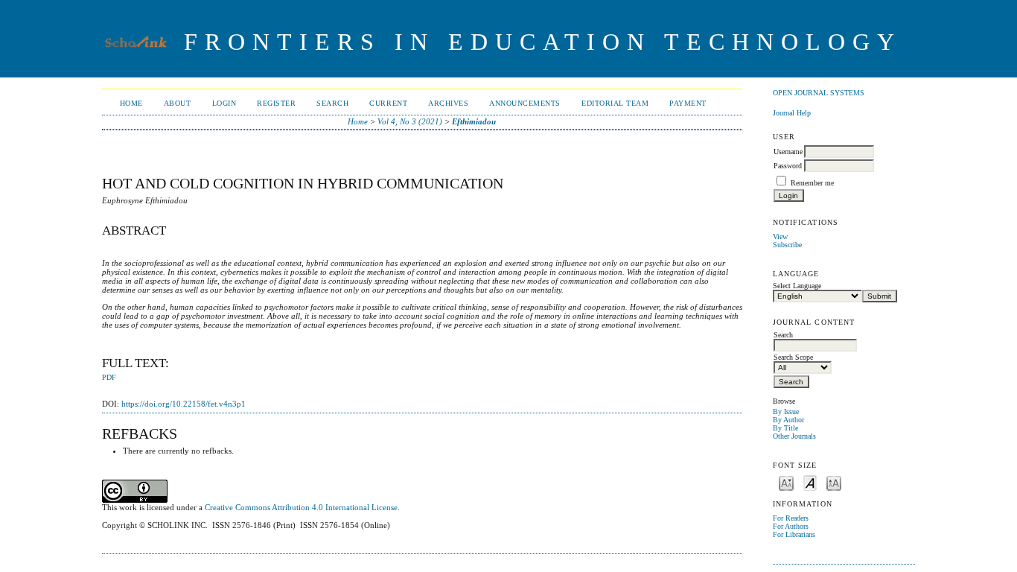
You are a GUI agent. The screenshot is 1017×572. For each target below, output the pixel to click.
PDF (109, 377)
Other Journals (794, 436)
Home (131, 103)
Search (332, 103)
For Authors (791, 526)
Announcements (525, 103)
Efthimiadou (474, 121)
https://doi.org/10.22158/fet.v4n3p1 (183, 403)
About (177, 103)
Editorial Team (614, 103)
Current (388, 103)
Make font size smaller (786, 482)
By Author (788, 420)
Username (788, 151)
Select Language (797, 286)
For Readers (791, 518)
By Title (785, 428)
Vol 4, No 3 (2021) (409, 121)
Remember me (812, 183)
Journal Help (792, 113)
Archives (448, 103)
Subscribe (787, 245)
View (780, 236)
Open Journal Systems (818, 93)
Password (788, 166)
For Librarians (794, 534)
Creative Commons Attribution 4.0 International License (301, 507)
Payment (688, 103)
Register (276, 103)
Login (224, 103)
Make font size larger (833, 482)
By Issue (786, 411)
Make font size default (810, 482)
